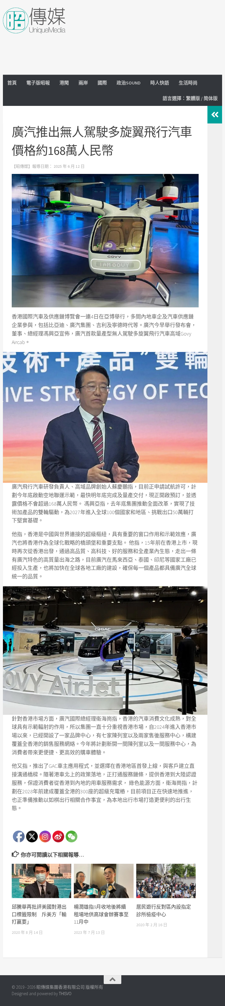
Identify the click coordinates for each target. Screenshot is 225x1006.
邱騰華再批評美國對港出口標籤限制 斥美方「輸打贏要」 (39, 914)
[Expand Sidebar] (214, 114)
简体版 (211, 98)
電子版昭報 (38, 83)
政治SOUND (129, 83)
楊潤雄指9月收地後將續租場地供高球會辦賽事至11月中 (101, 914)
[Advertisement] (115, 61)
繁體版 (193, 98)
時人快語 (159, 83)
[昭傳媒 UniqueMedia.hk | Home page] (34, 20)
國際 (102, 83)
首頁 (12, 83)
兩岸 (83, 83)
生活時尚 (188, 83)
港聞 (64, 83)
